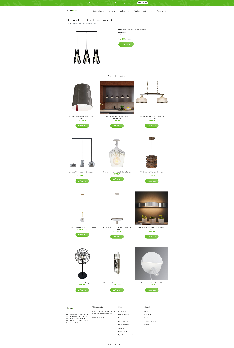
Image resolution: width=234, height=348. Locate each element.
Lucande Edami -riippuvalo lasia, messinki (82, 227)
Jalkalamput (125, 11)
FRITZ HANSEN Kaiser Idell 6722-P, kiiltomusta (117, 117)
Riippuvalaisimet (142, 29)
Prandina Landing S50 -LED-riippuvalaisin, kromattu (117, 228)
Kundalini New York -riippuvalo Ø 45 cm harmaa (82, 117)
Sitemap (147, 325)
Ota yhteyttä (148, 314)
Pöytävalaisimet (140, 11)
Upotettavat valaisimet (125, 335)
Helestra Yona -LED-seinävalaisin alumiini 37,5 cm (151, 228)
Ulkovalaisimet (123, 331)
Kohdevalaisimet (123, 321)
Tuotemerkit (161, 11)
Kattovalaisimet (99, 11)
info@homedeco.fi (98, 317)
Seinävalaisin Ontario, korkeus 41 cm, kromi (117, 283)
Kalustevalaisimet (124, 314)
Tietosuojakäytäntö (150, 321)
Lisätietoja (126, 44)
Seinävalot (113, 11)
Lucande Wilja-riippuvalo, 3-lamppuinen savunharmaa (82, 173)
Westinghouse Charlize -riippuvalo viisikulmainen (151, 173)
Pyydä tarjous (142, 2)
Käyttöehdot (148, 318)
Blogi (151, 11)
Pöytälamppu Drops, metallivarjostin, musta (82, 283)
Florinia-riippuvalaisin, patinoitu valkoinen (117, 172)
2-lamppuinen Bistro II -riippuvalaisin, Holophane (152, 117)
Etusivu (68, 23)
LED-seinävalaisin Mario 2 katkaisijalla (151, 283)
